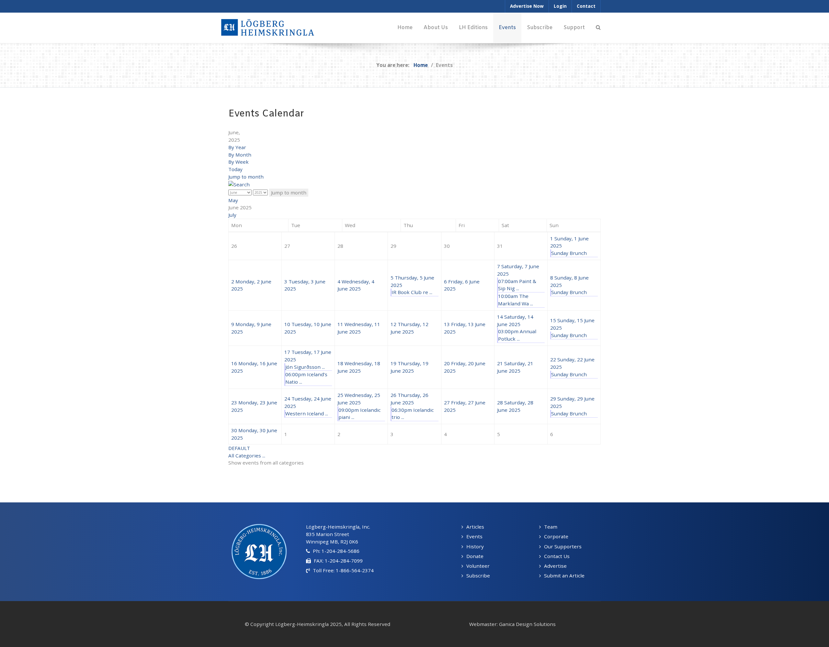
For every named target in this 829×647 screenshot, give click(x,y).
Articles (475, 526)
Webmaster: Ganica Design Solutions (512, 624)
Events (474, 536)
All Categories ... (246, 455)
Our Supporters (563, 546)
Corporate (556, 536)
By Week (238, 162)
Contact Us (557, 556)
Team (550, 526)
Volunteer (478, 566)
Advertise (555, 566)
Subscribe (478, 575)
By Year (237, 147)
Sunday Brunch (569, 253)
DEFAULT (239, 448)
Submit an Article (564, 575)
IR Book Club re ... (412, 292)
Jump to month (246, 176)
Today (235, 169)
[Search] (598, 27)
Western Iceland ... (306, 413)
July (232, 215)
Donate (474, 556)
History (475, 546)
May (233, 200)
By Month (239, 154)
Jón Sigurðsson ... (305, 367)
